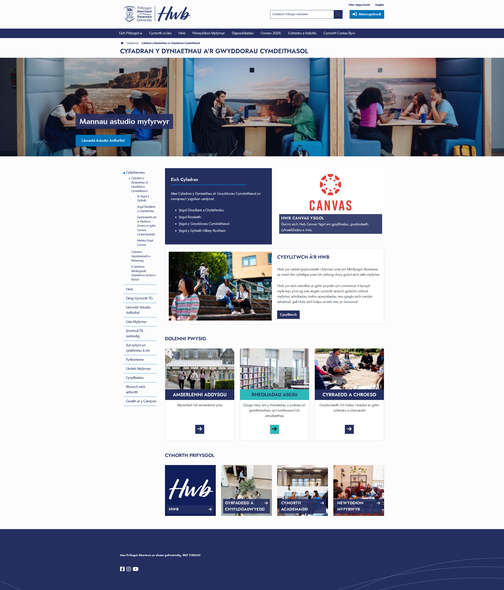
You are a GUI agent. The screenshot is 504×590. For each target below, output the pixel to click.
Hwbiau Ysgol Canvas (145, 243)
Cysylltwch (288, 314)
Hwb (129, 289)
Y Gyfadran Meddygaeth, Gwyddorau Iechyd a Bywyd (143, 273)
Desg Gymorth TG (139, 298)
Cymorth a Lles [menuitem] (160, 33)
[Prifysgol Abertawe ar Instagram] (128, 570)
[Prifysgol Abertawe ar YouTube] (135, 570)
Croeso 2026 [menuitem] (271, 33)
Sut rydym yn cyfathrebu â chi (138, 348)
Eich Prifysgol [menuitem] (129, 33)
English (379, 4)
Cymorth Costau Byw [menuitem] (339, 33)
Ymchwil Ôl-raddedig (135, 333)
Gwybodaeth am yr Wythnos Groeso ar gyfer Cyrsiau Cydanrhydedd (147, 225)
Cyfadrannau (135, 172)
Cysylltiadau (135, 378)
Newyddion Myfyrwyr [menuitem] (209, 33)
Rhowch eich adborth (135, 389)
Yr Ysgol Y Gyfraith (143, 198)
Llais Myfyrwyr (136, 322)
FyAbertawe (135, 359)
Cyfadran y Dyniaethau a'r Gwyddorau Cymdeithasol (139, 184)
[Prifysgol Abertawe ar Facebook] (122, 570)
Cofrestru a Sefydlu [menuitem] (302, 33)
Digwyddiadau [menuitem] (243, 33)
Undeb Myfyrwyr (138, 368)
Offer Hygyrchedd (359, 4)
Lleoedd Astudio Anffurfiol (103, 140)
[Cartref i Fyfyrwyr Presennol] (122, 43)
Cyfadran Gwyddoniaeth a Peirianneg (140, 256)
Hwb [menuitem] (182, 33)
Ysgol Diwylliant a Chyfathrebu (146, 209)
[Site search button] (338, 14)
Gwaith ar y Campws (141, 401)
